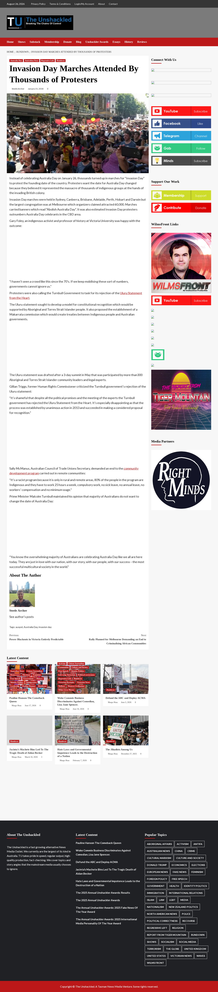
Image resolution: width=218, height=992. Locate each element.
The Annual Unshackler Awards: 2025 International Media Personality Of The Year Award (106, 921)
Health (174, 885)
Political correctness (86, 675)
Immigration (31, 682)
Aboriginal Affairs (159, 844)
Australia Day (16, 60)
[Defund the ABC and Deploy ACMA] (126, 679)
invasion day (45, 627)
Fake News (179, 871)
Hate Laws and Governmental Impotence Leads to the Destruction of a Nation (77, 752)
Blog (78, 41)
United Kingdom (195, 948)
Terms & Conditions (60, 3)
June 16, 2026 (78, 709)
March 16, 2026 (31, 757)
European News (157, 871)
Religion (177, 927)
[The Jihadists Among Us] (126, 730)
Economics (179, 864)
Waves (201, 955)
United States (156, 955)
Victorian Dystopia (66, 682)
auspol (19, 627)
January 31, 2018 (35, 88)
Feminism (37, 675)
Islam (150, 899)
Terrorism (154, 948)
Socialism (167, 941)
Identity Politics (16, 682)
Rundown (61, 60)
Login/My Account (84, 3)
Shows (21, 41)
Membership (51, 41)
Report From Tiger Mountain (166, 934)
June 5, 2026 (126, 702)
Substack (35, 41)
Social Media (187, 941)
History (128, 41)
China (179, 851)
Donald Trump (157, 864)
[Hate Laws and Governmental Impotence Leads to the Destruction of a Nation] (77, 730)
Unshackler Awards (96, 41)
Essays (116, 41)
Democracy (15, 675)
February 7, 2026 (80, 760)
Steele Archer (18, 88)
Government (28, 679)
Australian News (31, 60)
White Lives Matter (66, 690)
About (101, 3)
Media (184, 899)
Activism (62, 664)
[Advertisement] (77, 254)
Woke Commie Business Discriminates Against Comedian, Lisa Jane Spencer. (76, 701)
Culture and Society (80, 667)
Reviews (142, 41)
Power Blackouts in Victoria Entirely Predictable (36, 637)
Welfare (61, 686)
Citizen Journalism (34, 671)
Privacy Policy (38, 3)
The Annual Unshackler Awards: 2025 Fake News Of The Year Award (107, 909)
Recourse (188, 920)
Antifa (197, 844)
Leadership (14, 686)
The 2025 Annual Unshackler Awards (98, 900)
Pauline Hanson (28, 686)
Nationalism (155, 906)
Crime (191, 851)
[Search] (209, 42)
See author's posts (21, 617)
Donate (67, 41)
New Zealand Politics (183, 906)
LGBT (172, 899)
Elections (26, 675)
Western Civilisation (18, 690)
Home (10, 41)
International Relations (186, 892)
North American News (162, 913)
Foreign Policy (157, 878)
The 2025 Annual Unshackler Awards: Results (103, 892)
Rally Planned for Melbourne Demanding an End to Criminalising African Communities (117, 639)
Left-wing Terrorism (66, 675)
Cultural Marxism (159, 857)
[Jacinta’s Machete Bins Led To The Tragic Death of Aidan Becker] (29, 730)
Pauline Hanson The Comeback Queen (98, 842)
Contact (113, 3)
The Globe (172, 948)
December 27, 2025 (129, 754)
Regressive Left (47, 60)
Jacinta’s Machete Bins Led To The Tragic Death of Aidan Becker (106, 871)
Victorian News (83, 682)
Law (161, 899)
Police (186, 913)
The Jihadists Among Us (119, 749)
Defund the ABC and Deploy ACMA (125, 698)
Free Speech (15, 679)
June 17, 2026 (30, 705)
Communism (63, 667)
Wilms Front (155, 962)
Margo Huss (16, 705)
